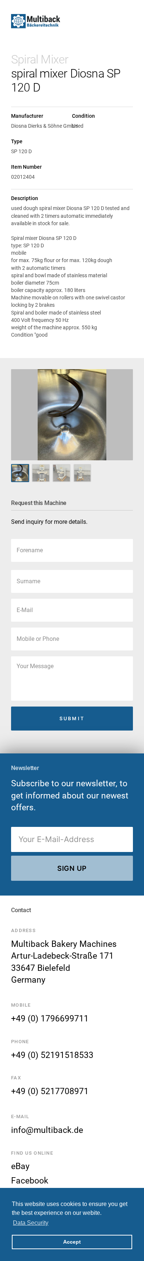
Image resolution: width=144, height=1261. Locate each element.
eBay (20, 1166)
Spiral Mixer (39, 59)
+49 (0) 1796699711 (50, 1018)
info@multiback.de (47, 1130)
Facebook (29, 1180)
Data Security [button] (30, 1223)
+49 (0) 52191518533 (52, 1055)
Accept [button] (72, 1242)
